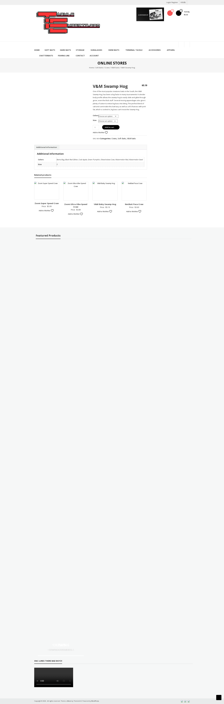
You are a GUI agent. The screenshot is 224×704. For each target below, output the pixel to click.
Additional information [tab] (46, 147)
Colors (95, 115)
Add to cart (109, 127)
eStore (68, 701)
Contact (80, 55)
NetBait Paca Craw (134, 204)
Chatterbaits (46, 55)
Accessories (155, 50)
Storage (80, 50)
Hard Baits (65, 50)
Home (37, 50)
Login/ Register (172, 2)
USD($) (183, 2)
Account (94, 55)
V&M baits (115, 67)
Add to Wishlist (99, 132)
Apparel (171, 50)
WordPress (95, 701)
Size (94, 120)
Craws (107, 67)
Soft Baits (50, 50)
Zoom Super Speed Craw (47, 203)
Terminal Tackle (133, 50)
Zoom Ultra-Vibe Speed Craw (75, 205)
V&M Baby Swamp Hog (105, 204)
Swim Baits (113, 50)
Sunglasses (96, 50)
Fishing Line (63, 55)
